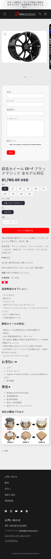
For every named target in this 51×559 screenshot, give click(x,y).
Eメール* (10, 101)
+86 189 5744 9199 (17, 525)
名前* (9, 92)
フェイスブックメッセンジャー (18, 535)
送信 (11, 152)
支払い (8, 488)
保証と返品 (10, 494)
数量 (3, 217)
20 (36, 189)
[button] (4, 14)
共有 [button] (6, 451)
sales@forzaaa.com (28, 530)
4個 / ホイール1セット (13, 203)
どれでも (7, 212)
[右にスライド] (30, 77)
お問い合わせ (11, 476)
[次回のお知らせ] (46, 4)
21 (44, 189)
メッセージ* (12, 118)
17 (13, 189)
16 (5, 189)
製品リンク (11, 140)
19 (28, 189)
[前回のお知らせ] (4, 4)
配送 (7, 482)
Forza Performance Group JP (28, 553)
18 (20, 189)
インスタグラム (11, 540)
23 (13, 194)
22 (5, 194)
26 (29, 194)
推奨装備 (9, 500)
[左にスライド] (20, 77)
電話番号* (11, 109)
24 (21, 194)
